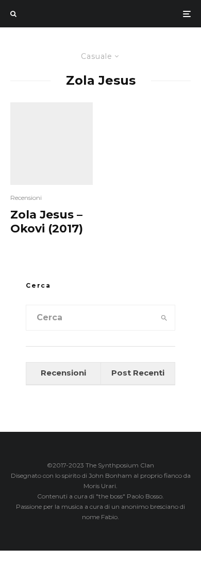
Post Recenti (137, 373)
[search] (164, 317)
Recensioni (26, 197)
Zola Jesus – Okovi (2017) (46, 221)
